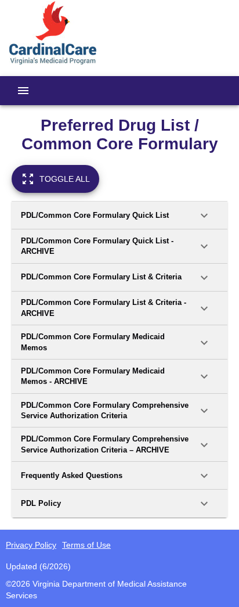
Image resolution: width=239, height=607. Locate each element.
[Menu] (23, 91)
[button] (119, 215)
